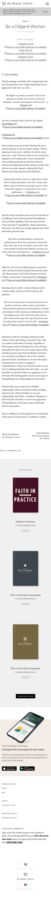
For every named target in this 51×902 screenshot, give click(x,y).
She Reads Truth (9, 813)
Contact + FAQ (9, 805)
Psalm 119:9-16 (25, 50)
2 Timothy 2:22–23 (40, 252)
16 (46, 195)
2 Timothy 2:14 (32, 192)
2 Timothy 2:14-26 (25, 44)
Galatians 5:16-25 (25, 57)
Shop (4, 788)
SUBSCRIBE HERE (14, 842)
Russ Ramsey (11, 74)
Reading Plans (8, 784)
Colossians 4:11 (8, 135)
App (3, 793)
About (5, 801)
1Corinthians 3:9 (9, 124)
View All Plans (25, 696)
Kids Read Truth (9, 818)
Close (45, 12)
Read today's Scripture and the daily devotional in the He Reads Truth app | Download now (19, 11)
